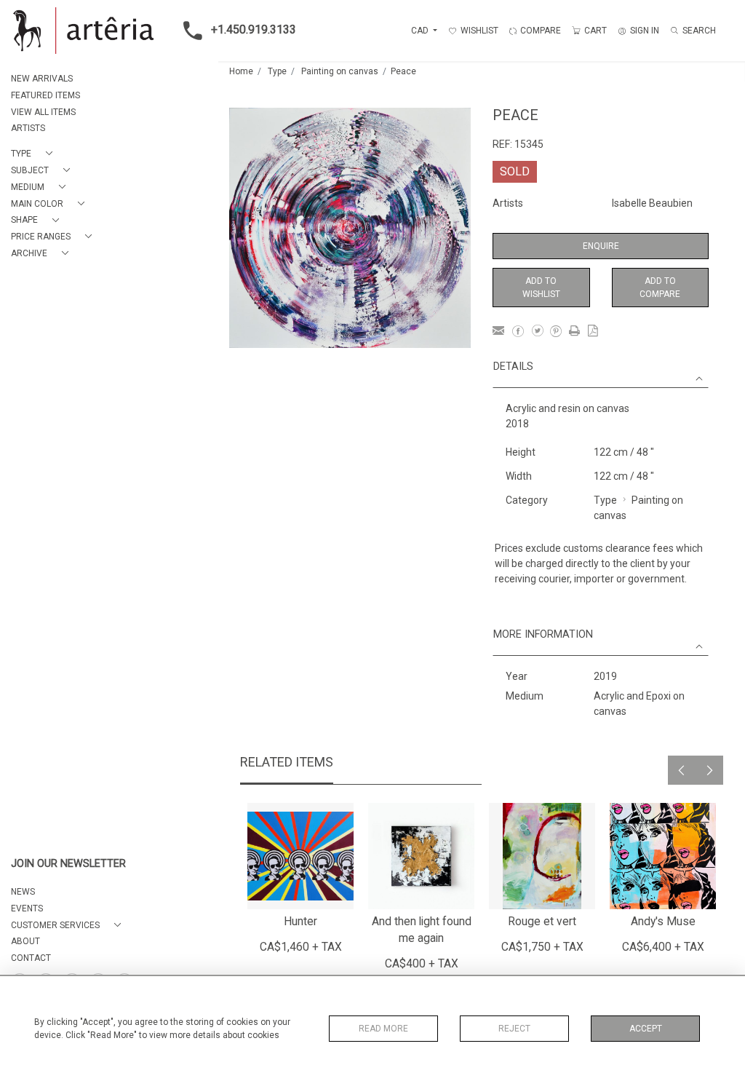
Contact (31, 958)
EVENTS (27, 908)
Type (277, 71)
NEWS (23, 892)
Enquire (601, 246)
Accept (645, 1028)
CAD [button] (421, 30)
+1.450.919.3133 (253, 29)
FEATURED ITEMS (45, 95)
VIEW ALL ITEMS (43, 112)
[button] (34, 154)
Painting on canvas (339, 71)
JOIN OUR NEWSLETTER (68, 864)
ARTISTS (28, 128)
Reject (514, 1028)
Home (241, 71)
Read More (383, 1028)
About (25, 941)
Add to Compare (660, 287)
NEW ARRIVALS (42, 79)
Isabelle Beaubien (652, 203)
